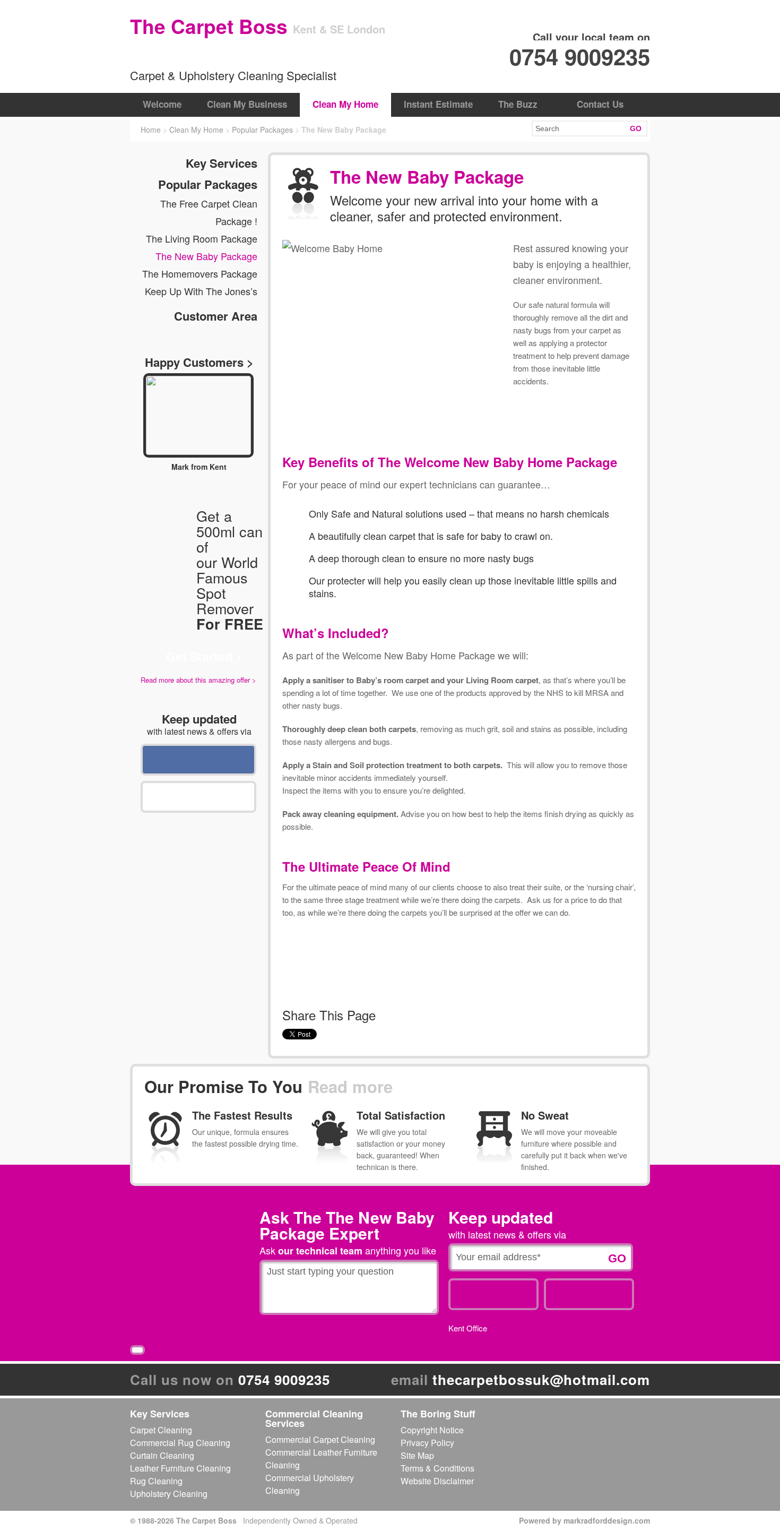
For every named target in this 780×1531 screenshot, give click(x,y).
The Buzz (518, 104)
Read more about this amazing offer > (198, 680)
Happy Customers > (199, 362)
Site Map (417, 1455)
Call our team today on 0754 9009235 (482, 416)
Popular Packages (262, 129)
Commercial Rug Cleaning (180, 1443)
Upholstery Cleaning (168, 1493)
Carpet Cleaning (161, 1430)
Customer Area (215, 315)
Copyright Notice (432, 1430)
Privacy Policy (427, 1443)
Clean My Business (247, 104)
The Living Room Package (201, 238)
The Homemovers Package (199, 273)
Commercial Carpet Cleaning (320, 1439)
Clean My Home (345, 104)
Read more (350, 1086)
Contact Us (600, 104)
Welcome (162, 104)
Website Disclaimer (437, 1481)
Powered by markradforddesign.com (584, 1520)
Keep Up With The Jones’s (201, 291)
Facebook (198, 760)
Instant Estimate (438, 104)
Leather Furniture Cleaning (180, 1468)
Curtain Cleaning (162, 1455)
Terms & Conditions (437, 1468)
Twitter (198, 797)
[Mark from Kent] (198, 415)
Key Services (221, 162)
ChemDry (180, 54)
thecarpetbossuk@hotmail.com (541, 1379)
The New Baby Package (206, 256)
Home (151, 129)
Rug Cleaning (156, 1481)
